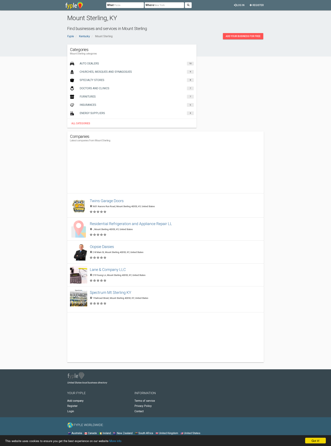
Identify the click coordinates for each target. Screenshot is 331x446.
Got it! (315, 440)
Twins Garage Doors (107, 201)
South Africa (145, 433)
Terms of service (144, 400)
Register (258, 5)
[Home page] (74, 5)
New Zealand (124, 433)
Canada (92, 433)
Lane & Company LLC (108, 269)
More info (115, 441)
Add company (75, 400)
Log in (240, 5)
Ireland (106, 433)
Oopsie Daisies (102, 246)
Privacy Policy (143, 406)
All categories (80, 123)
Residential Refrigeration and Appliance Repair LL (131, 223)
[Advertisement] (132, 169)
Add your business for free (243, 36)
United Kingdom (168, 433)
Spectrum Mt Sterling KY (110, 292)
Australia (76, 433)
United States (191, 433)
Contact (139, 411)
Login (70, 411)
